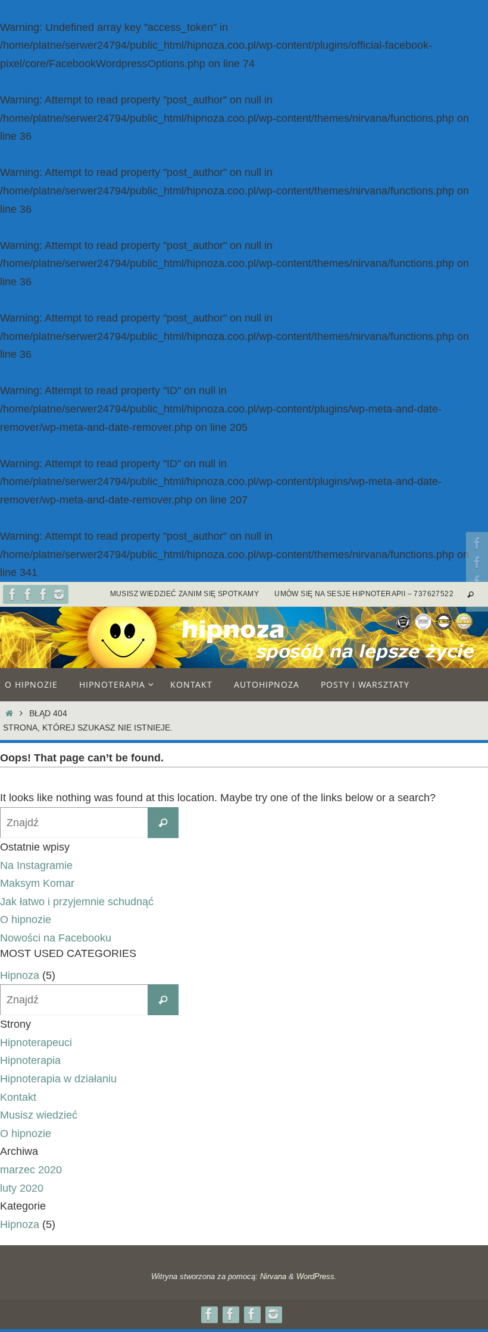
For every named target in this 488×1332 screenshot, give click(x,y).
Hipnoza (19, 975)
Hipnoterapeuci (36, 1042)
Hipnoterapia (30, 1060)
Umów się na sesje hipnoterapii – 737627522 (363, 594)
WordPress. (316, 1276)
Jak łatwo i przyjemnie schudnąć (77, 902)
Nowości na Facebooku (55, 938)
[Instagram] (58, 594)
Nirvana (273, 1276)
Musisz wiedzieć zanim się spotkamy (184, 594)
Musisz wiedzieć (38, 1115)
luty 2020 (21, 1188)
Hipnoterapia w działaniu (58, 1079)
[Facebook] (12, 594)
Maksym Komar (37, 883)
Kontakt (18, 1097)
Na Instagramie (36, 865)
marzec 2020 (31, 1170)
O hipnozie (25, 919)
